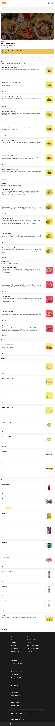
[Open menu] (52, 3)
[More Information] (53, 42)
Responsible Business (16, 654)
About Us (13, 637)
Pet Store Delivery (15, 674)
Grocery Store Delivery (17, 671)
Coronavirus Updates (15, 702)
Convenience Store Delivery (18, 666)
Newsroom (30, 654)
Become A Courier (31, 639)
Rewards (13, 645)
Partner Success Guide (33, 648)
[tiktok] (25, 715)
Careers (29, 642)
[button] (2, 57)
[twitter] (12, 715)
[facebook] (17, 715)
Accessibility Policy (15, 695)
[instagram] (21, 715)
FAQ (12, 639)
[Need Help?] (48, 3)
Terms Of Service (15, 685)
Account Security (15, 699)
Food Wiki (29, 651)
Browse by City (15, 651)
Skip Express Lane (15, 648)
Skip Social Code (15, 692)
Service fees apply (5, 47)
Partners (29, 637)
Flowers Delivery (15, 669)
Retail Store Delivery (16, 663)
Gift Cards (13, 642)
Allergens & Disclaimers (16, 47)
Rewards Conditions (15, 705)
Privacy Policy (14, 689)
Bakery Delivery (15, 660)
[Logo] (4, 3)
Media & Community (32, 645)
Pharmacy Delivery (16, 677)
